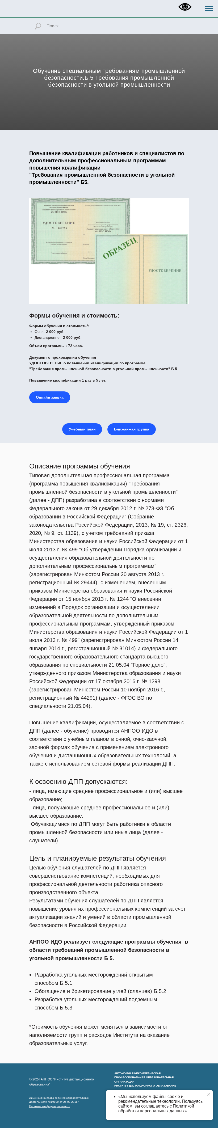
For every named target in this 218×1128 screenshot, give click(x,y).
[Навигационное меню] (209, 8)
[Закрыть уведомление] (208, 1094)
